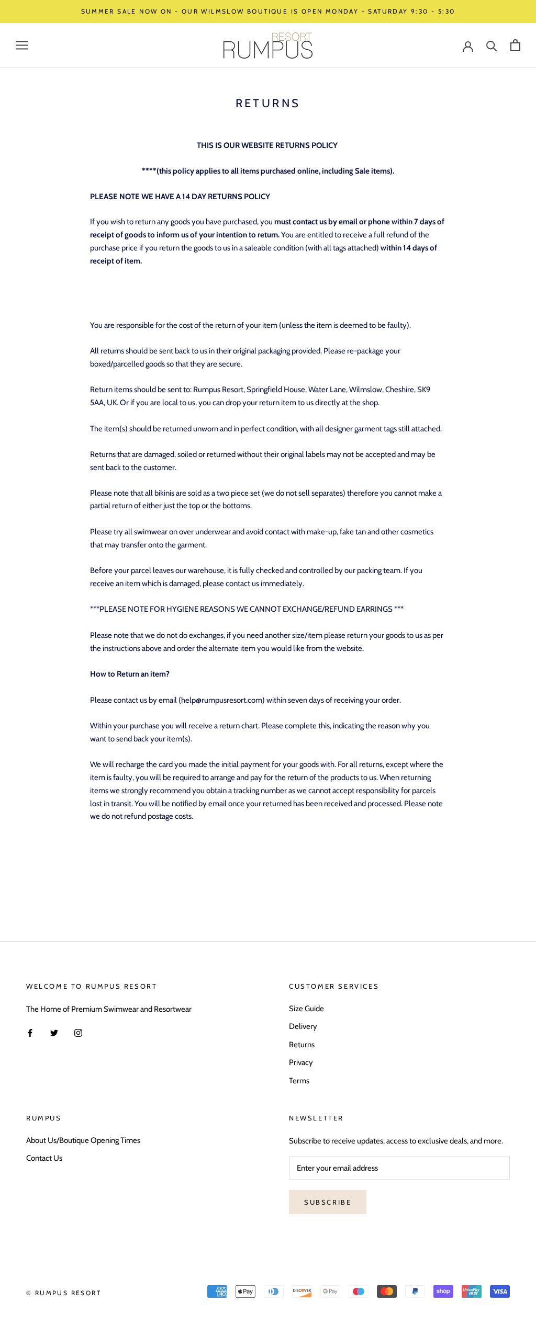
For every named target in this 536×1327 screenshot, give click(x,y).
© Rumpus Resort (63, 1293)
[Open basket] (515, 45)
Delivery (303, 1026)
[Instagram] (78, 1032)
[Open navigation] (22, 45)
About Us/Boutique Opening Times (83, 1140)
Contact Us (44, 1158)
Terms (299, 1080)
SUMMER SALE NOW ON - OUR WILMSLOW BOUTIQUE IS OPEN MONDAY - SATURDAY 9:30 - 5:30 (268, 11)
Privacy (301, 1062)
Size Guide (306, 1008)
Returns (302, 1044)
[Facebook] (30, 1032)
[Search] (491, 45)
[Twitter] (54, 1032)
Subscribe (327, 1202)
